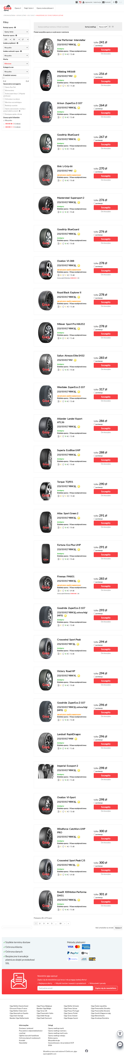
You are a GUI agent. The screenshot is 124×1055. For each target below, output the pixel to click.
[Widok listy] (109, 27)
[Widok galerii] (112, 27)
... (55, 923)
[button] (120, 1033)
